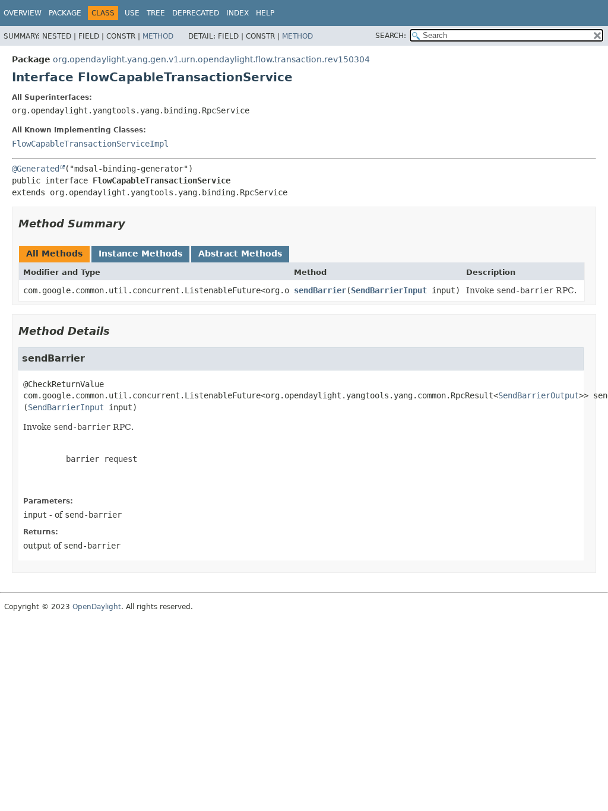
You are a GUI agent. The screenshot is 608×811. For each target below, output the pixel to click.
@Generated (35, 168)
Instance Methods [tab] (140, 253)
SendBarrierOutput (538, 395)
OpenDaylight (96, 607)
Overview (23, 13)
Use (132, 13)
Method (157, 36)
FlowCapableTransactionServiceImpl (90, 143)
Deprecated (195, 13)
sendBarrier (320, 290)
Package (65, 13)
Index (237, 13)
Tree (156, 13)
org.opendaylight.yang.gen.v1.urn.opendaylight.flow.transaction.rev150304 (211, 59)
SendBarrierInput (389, 290)
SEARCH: (390, 35)
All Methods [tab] (54, 253)
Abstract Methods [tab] (240, 253)
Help (265, 13)
